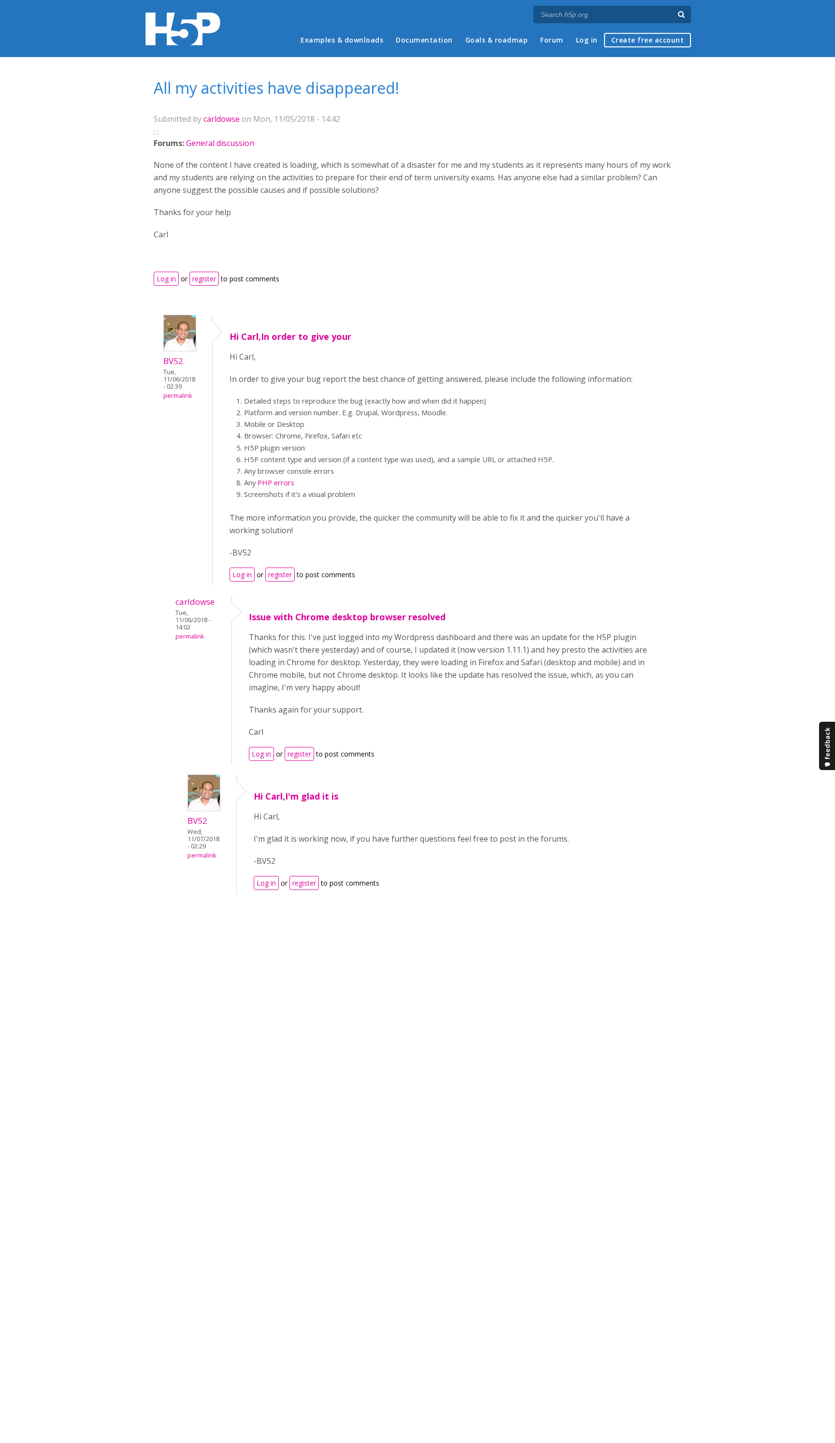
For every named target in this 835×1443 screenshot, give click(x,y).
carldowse (221, 119)
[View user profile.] (179, 348)
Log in (587, 39)
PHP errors (276, 482)
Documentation (424, 39)
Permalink (177, 396)
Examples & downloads (342, 39)
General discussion (220, 143)
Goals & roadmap (496, 39)
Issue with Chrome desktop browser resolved (347, 617)
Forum (551, 39)
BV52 (173, 360)
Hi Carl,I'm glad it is (296, 796)
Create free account (647, 39)
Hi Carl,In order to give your (290, 336)
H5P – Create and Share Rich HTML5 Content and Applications (183, 28)
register (204, 278)
